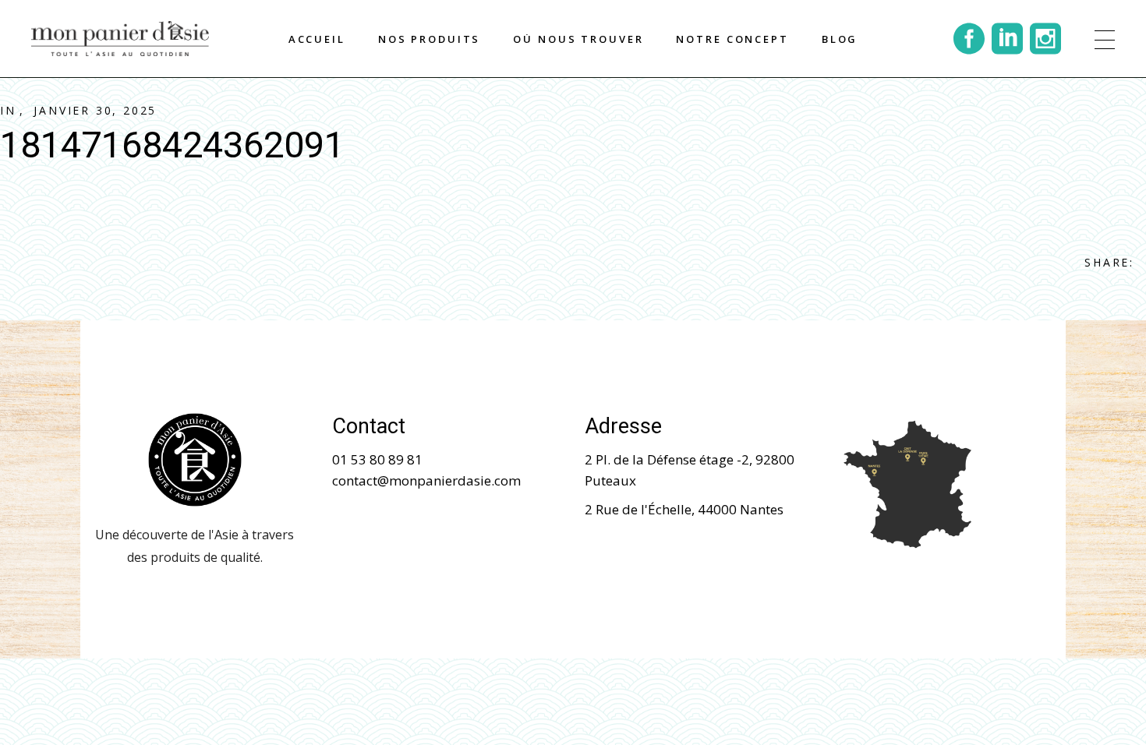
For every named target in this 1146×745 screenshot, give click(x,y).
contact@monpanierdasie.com (426, 480)
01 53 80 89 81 (377, 459)
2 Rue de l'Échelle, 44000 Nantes (684, 509)
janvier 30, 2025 (95, 110)
